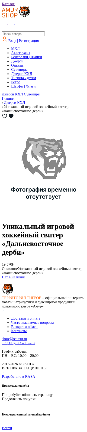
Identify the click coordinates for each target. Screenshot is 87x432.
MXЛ (15, 49)
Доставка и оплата (25, 318)
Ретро (15, 82)
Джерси (17, 61)
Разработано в (18, 376)
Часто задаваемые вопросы (32, 322)
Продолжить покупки (19, 399)
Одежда (17, 65)
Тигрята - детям (23, 78)
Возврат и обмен (24, 327)
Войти (7, 428)
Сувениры (19, 69)
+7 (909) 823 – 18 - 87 (18, 343)
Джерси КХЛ (21, 74)
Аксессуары (20, 53)
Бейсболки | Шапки (26, 57)
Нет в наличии (13, 277)
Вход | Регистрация (23, 41)
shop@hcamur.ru (14, 339)
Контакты (19, 331)
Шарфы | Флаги (23, 86)
